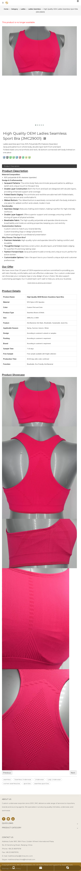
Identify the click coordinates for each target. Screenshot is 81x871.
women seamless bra (11, 783)
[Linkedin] (8, 819)
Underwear (39, 780)
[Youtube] (13, 819)
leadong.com (67, 865)
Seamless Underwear (22, 780)
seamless (7, 780)
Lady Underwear (54, 780)
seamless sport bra (41, 783)
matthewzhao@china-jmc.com (20, 856)
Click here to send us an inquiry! (39, 283)
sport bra (27, 783)
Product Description (11, 166)
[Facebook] (3, 819)
